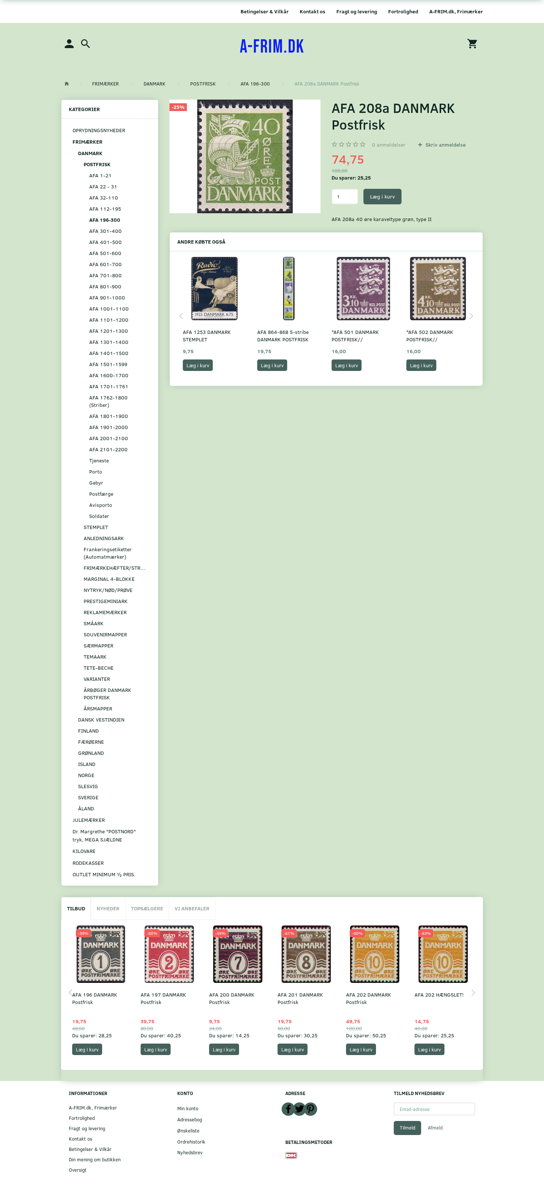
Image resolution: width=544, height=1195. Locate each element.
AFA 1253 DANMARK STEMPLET (207, 335)
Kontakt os (312, 11)
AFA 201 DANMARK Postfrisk (300, 998)
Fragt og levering (356, 11)
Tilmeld (407, 1127)
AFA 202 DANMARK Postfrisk (368, 998)
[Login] (69, 43)
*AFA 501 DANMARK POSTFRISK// (355, 335)
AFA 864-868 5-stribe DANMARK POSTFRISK (283, 335)
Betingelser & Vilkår (265, 11)
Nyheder (108, 908)
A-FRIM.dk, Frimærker (456, 11)
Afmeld (435, 1127)
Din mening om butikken (95, 1159)
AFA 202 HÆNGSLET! (439, 994)
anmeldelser (389, 144)
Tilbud (76, 908)
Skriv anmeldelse (445, 144)
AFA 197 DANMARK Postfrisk (163, 998)
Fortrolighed (403, 11)
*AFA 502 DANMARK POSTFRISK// (429, 335)
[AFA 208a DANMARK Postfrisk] (245, 156)
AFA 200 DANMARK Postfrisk (232, 998)
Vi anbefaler (192, 908)
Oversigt (78, 1169)
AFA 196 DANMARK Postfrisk (94, 998)
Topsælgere (147, 908)
